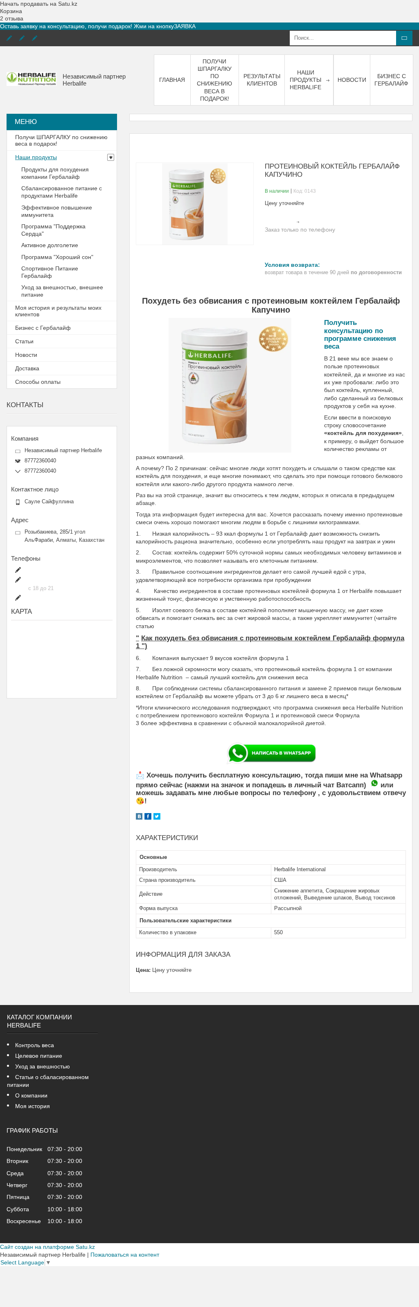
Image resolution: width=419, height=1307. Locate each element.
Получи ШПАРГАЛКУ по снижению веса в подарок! (214, 80)
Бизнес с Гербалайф (391, 80)
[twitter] (156, 817)
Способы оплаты (38, 382)
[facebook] (147, 817)
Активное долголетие (49, 245)
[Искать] (404, 38)
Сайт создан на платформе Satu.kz (47, 1247)
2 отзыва (11, 18)
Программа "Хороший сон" (57, 257)
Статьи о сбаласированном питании (48, 1081)
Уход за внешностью (42, 1066)
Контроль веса (34, 1045)
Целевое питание (38, 1055)
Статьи (24, 341)
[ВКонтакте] (139, 817)
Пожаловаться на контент (124, 1254)
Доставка (27, 368)
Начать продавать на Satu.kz (38, 3)
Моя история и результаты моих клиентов (58, 311)
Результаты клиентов (261, 80)
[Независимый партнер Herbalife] (31, 80)
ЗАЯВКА (185, 26)
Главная (172, 80)
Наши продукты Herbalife (305, 79)
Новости (352, 80)
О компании (31, 1095)
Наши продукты (36, 157)
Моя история (32, 1106)
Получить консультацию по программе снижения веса (360, 334)
